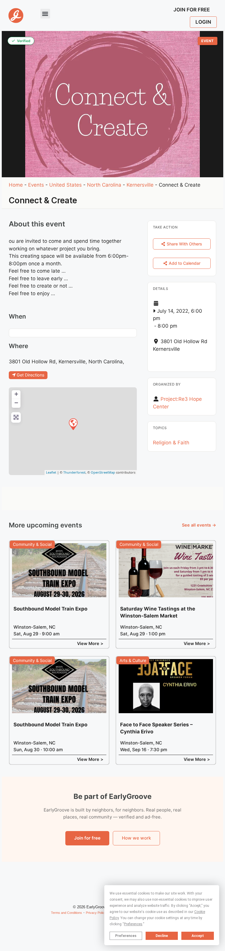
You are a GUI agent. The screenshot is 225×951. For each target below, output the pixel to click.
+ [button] (16, 394)
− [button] (16, 402)
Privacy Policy (96, 912)
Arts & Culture (133, 660)
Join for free (87, 838)
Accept (198, 936)
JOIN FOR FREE (191, 10)
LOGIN (203, 22)
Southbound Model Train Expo (50, 609)
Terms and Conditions (66, 912)
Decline (162, 936)
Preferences (126, 936)
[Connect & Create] (73, 424)
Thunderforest (74, 472)
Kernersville (140, 185)
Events (36, 185)
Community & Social (32, 544)
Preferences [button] (133, 924)
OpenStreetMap (103, 472)
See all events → (199, 524)
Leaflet (51, 472)
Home (16, 185)
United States (65, 185)
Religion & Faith (171, 443)
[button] (45, 13)
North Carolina (104, 185)
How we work (136, 838)
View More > (90, 643)
